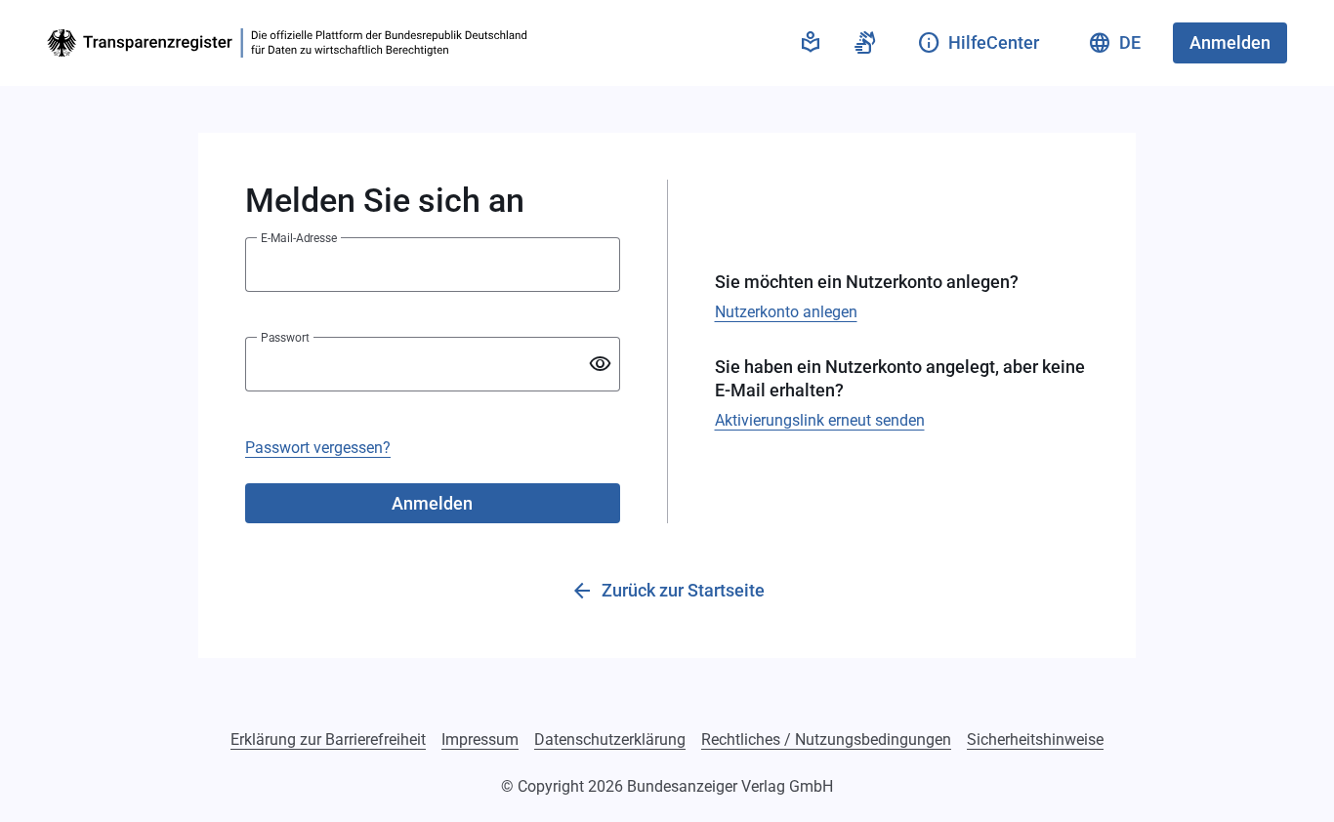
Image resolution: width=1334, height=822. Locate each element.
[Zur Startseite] (291, 43)
